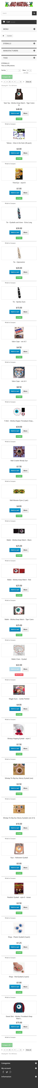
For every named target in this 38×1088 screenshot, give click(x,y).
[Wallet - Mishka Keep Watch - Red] (19, 571)
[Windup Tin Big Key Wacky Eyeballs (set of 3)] (19, 809)
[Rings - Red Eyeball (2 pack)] (19, 968)
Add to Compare (10, 124)
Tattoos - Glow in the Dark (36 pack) (19, 143)
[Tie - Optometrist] (19, 253)
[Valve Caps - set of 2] (19, 332)
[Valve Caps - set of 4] (19, 372)
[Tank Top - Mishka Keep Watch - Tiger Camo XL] (19, 94)
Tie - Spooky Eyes (19, 302)
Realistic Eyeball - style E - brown (19, 897)
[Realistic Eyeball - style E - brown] (19, 888)
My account (6, 1068)
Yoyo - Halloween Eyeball (19, 858)
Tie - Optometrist (19, 262)
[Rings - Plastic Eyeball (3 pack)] (19, 928)
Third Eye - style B (19, 183)
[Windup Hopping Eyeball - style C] (19, 729)
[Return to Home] (3, 36)
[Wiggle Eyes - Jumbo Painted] (19, 690)
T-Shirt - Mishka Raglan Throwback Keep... (19, 421)
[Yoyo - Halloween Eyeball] (19, 848)
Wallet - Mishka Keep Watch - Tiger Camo (19, 619)
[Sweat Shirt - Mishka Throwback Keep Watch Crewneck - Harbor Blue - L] (19, 1007)
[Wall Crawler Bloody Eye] (19, 451)
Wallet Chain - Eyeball (19, 659)
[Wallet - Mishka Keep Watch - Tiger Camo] (19, 610)
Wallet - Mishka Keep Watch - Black (19, 540)
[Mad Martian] (19, 4)
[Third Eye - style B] (19, 174)
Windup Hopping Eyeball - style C (19, 738)
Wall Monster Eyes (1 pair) (19, 500)
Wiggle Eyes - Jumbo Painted (19, 699)
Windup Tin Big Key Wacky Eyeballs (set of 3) (19, 818)
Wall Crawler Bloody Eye (19, 461)
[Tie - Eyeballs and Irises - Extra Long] (19, 213)
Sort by (3, 70)
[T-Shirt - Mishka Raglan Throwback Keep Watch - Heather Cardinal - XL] (19, 412)
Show (24, 70)
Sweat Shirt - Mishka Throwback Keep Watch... (19, 1017)
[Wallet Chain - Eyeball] (19, 650)
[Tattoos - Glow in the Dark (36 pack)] (19, 134)
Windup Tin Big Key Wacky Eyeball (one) (19, 778)
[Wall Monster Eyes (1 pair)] (19, 491)
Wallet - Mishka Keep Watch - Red (19, 580)
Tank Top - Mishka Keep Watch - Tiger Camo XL (19, 104)
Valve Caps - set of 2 (19, 341)
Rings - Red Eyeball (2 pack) (19, 977)
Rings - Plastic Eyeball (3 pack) (19, 937)
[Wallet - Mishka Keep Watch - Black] (19, 531)
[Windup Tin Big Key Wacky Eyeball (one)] (19, 769)
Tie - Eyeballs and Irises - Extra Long (19, 222)
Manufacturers (10, 51)
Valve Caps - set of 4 (19, 381)
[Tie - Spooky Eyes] (19, 293)
